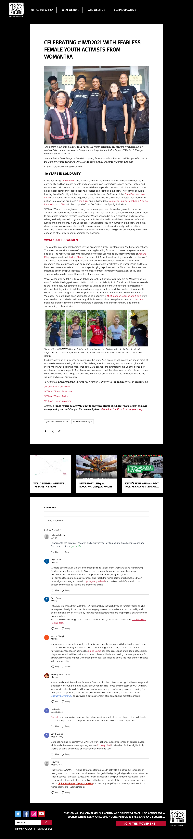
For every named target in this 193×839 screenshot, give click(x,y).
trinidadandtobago (82, 421)
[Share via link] (59, 431)
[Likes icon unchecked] (53, 552)
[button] (70, 10)
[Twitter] (18, 814)
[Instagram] (34, 814)
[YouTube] (41, 814)
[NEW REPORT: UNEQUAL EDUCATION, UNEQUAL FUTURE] (96, 466)
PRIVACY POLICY (23, 828)
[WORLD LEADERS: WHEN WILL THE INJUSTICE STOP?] (50, 466)
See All (159, 450)
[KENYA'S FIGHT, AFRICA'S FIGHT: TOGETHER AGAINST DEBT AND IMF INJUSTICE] (142, 466)
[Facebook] (26, 814)
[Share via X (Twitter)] (52, 431)
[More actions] (147, 34)
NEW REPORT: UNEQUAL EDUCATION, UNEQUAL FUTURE (95, 485)
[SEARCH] (46, 822)
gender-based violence (57, 421)
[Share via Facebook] (45, 431)
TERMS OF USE (44, 828)
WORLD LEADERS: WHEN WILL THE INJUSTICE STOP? (49, 485)
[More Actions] (147, 536)
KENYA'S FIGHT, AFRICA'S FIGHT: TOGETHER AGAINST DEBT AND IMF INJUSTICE (142, 485)
